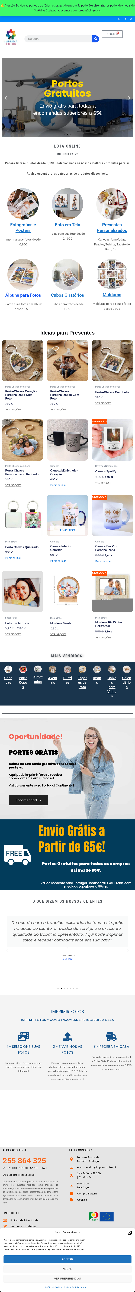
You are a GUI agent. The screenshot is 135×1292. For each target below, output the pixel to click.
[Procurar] (95, 38)
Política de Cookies (53, 1287)
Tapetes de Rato (82, 682)
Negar (67, 1268)
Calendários (126, 682)
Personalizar (58, 485)
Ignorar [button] (96, 10)
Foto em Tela (67, 224)
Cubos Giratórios (67, 295)
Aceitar (67, 1259)
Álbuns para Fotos (23, 295)
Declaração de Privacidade (76, 1287)
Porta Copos (23, 682)
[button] (129, 1232)
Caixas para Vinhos (111, 687)
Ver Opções (13, 409)
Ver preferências (67, 1278)
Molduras (112, 294)
